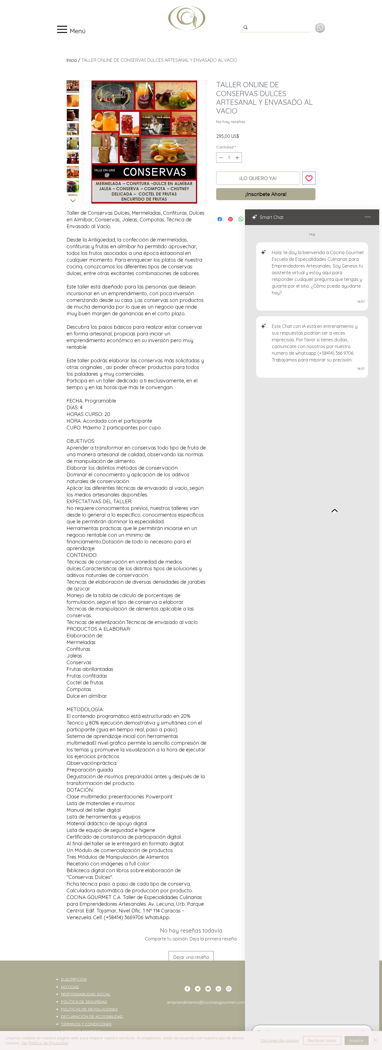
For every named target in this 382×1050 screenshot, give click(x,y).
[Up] (334, 511)
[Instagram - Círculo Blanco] (229, 989)
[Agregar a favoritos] (308, 178)
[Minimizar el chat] (367, 217)
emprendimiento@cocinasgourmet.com (206, 1002)
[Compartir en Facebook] (219, 219)
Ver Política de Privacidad (44, 1043)
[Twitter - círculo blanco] (198, 989)
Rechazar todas (322, 1040)
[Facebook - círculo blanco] (187, 989)
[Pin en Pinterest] (230, 219)
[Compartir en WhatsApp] (241, 219)
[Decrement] (220, 157)
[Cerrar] (375, 1040)
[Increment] (237, 157)
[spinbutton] (229, 157)
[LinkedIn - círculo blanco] (218, 989)
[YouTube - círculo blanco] (208, 989)
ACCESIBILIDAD (109, 1016)
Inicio (72, 60)
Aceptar (356, 1040)
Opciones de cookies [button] (280, 1040)
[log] (312, 623)
